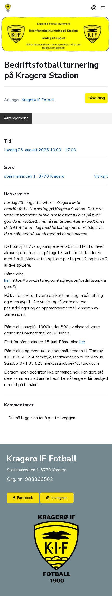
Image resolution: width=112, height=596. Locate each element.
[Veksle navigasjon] (103, 8)
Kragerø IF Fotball (38, 100)
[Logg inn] (93, 8)
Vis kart (101, 176)
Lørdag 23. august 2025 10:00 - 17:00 (40, 150)
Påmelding (96, 97)
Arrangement (16, 118)
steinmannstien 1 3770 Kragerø (34, 176)
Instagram (59, 497)
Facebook (25, 497)
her (7, 280)
